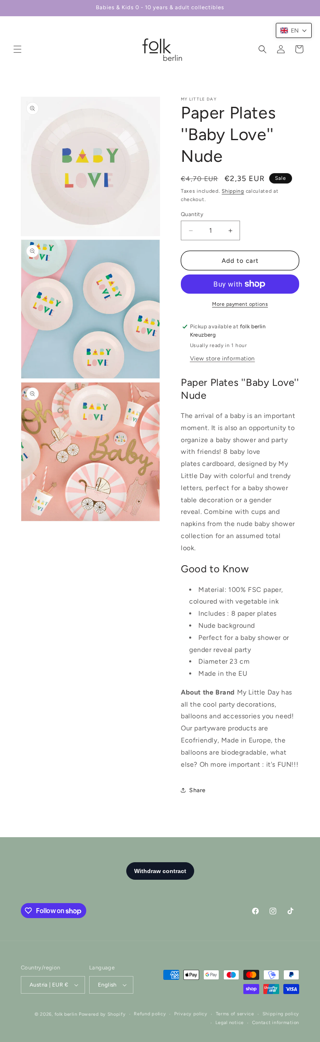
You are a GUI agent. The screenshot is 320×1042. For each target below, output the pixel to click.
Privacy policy (191, 1014)
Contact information (275, 1022)
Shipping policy (281, 1014)
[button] (17, 49)
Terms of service (235, 1014)
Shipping (233, 191)
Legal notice (229, 1022)
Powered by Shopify (102, 1014)
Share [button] (197, 790)
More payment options (240, 304)
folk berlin (66, 1014)
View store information (222, 358)
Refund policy (150, 1014)
